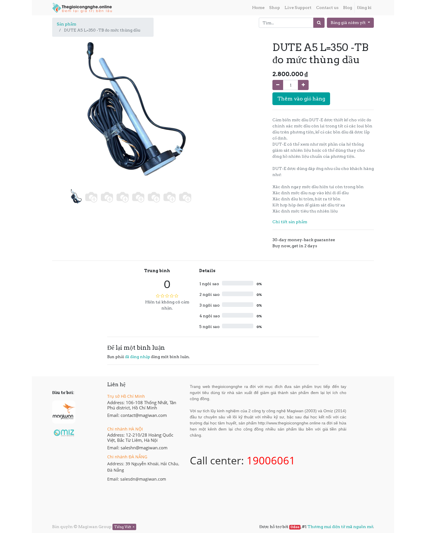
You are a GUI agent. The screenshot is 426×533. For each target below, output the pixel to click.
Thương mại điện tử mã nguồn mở (340, 526)
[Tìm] (319, 23)
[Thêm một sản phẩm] (303, 85)
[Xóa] (277, 85)
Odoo (294, 527)
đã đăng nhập (137, 356)
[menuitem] (258, 7)
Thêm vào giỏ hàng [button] (301, 99)
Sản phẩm (66, 24)
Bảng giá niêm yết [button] (349, 22)
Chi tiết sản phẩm (289, 221)
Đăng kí (364, 7)
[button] (64, 99)
